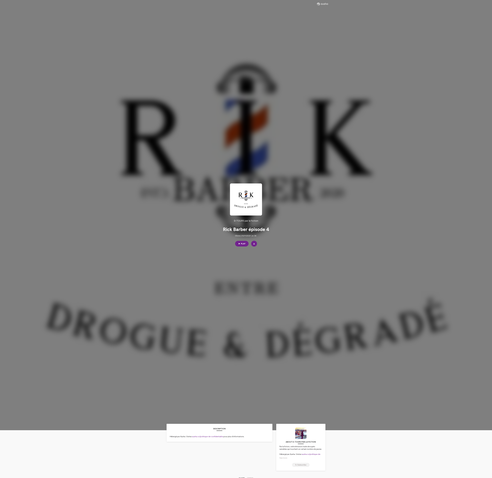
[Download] (254, 244)
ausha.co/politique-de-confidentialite (207, 436)
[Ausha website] (322, 4)
